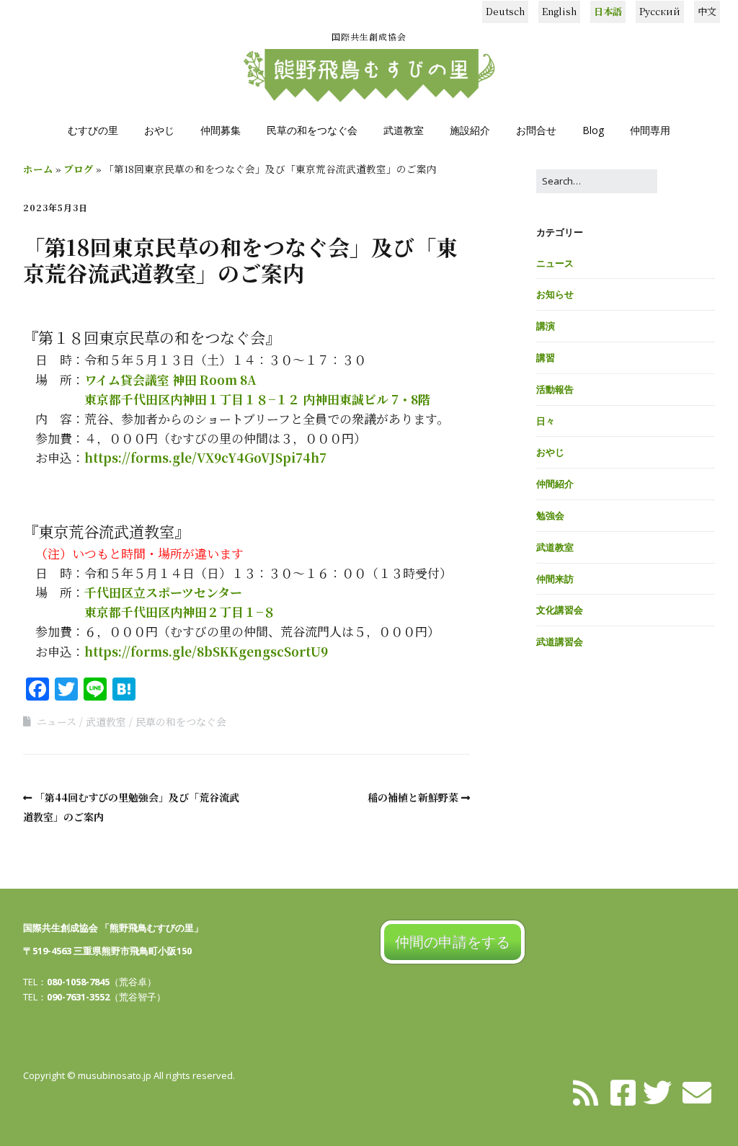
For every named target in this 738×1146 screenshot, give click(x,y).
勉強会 (550, 515)
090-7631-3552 (78, 996)
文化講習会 (559, 609)
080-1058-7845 (78, 981)
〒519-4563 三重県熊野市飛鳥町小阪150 (107, 950)
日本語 (608, 11)
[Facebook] (623, 1091)
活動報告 (555, 389)
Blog (593, 130)
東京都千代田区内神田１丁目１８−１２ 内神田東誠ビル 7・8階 (257, 399)
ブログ (78, 168)
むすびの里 (93, 130)
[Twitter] (657, 1091)
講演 (545, 325)
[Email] (697, 1091)
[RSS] (585, 1091)
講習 (545, 357)
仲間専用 (650, 130)
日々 (545, 420)
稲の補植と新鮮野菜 (413, 797)
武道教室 (403, 130)
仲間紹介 (555, 483)
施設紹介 (470, 130)
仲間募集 (220, 130)
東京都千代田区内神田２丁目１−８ (179, 612)
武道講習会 (559, 641)
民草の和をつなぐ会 (312, 130)
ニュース (56, 721)
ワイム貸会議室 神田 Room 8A (170, 379)
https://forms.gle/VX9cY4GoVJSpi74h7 (205, 457)
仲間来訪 (555, 578)
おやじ (159, 130)
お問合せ (536, 130)
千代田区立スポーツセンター (163, 592)
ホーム (38, 168)
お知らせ (555, 294)
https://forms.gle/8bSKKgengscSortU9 (206, 651)
